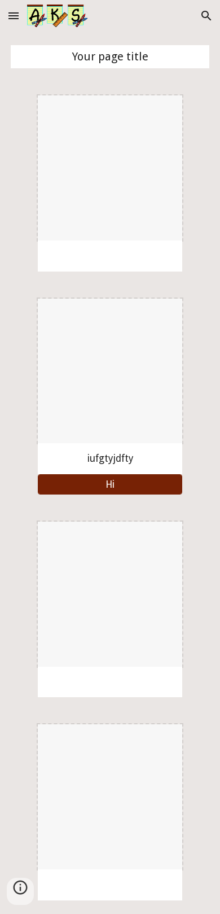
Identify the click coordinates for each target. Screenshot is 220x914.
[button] (13, 15)
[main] (110, 56)
